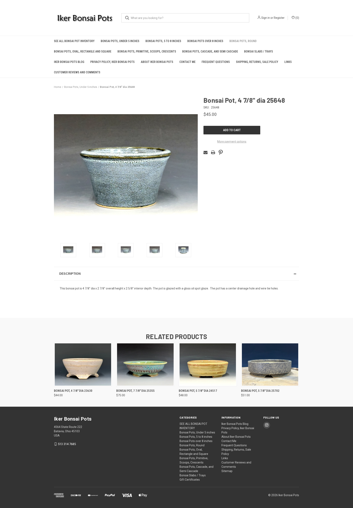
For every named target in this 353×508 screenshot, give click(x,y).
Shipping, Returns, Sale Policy (257, 62)
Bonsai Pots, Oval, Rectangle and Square (82, 51)
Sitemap (226, 471)
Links (288, 62)
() (297, 17)
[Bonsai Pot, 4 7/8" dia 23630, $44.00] (83, 364)
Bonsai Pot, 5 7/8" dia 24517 (198, 391)
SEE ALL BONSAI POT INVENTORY (74, 41)
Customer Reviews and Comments (77, 72)
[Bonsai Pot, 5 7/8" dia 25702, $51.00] (270, 364)
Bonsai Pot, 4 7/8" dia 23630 (73, 391)
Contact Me (187, 62)
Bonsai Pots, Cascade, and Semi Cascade (210, 51)
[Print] (213, 152)
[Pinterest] (221, 152)
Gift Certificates (190, 479)
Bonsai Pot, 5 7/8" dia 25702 (260, 391)
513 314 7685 (67, 444)
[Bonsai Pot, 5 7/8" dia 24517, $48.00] (208, 364)
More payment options (231, 141)
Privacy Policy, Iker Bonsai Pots (112, 62)
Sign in (265, 17)
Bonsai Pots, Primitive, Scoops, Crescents (146, 51)
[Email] (205, 152)
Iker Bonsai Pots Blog (69, 62)
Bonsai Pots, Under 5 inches (120, 41)
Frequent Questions (216, 62)
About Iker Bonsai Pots (157, 62)
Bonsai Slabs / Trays (258, 51)
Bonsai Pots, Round (243, 41)
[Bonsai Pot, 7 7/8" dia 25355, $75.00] (145, 364)
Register (279, 17)
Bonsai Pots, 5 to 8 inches (163, 41)
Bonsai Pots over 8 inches (205, 41)
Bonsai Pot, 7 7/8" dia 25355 (135, 391)
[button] (176, 274)
